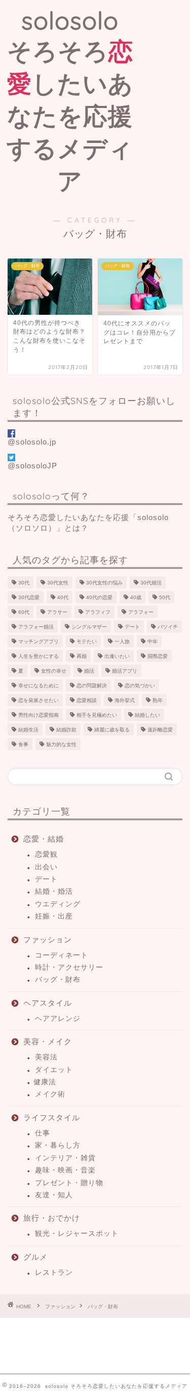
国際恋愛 (157, 656)
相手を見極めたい (97, 715)
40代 (62, 597)
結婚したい (147, 715)
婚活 (89, 671)
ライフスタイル (51, 1117)
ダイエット (54, 1070)
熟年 (158, 700)
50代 (164, 597)
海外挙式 (125, 700)
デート (132, 627)
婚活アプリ (124, 671)
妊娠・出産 (54, 916)
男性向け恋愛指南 (38, 715)
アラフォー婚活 (36, 627)
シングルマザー (89, 627)
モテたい (87, 641)
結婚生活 (28, 729)
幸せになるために (38, 685)
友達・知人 (54, 1195)
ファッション (47, 939)
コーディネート (61, 955)
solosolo (70, 100)
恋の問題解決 (92, 685)
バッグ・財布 (58, 979)
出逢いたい (117, 656)
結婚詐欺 (66, 729)
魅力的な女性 (61, 744)
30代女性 (57, 582)
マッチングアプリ (38, 641)
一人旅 (122, 641)
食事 (23, 744)
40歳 (135, 597)
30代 (23, 582)
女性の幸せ (53, 671)
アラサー (57, 612)
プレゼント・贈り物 (69, 1183)
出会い (46, 867)
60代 (23, 612)
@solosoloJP (32, 465)
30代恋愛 (29, 597)
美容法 (46, 1057)
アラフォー (141, 612)
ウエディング (58, 904)
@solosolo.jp (32, 441)
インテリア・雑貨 (65, 1158)
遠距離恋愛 (160, 729)
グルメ (35, 1257)
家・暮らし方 (58, 1145)
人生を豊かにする (38, 656)
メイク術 (50, 1094)
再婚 (82, 656)
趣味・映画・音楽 (65, 1170)
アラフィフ (97, 612)
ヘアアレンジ (58, 1018)
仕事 (42, 1133)
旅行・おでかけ (51, 1218)
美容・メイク (47, 1041)
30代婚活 (151, 582)
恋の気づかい (140, 685)
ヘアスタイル (47, 1003)
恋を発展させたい (38, 700)
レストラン (54, 1272)
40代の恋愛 (99, 597)
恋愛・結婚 (43, 838)
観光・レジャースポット (77, 1233)
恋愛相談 (87, 700)
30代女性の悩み (104, 582)
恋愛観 (46, 854)
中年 (152, 641)
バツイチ (168, 627)
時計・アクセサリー (69, 967)
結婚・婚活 (54, 891)
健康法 (44, 1082)
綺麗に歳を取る (112, 729)
